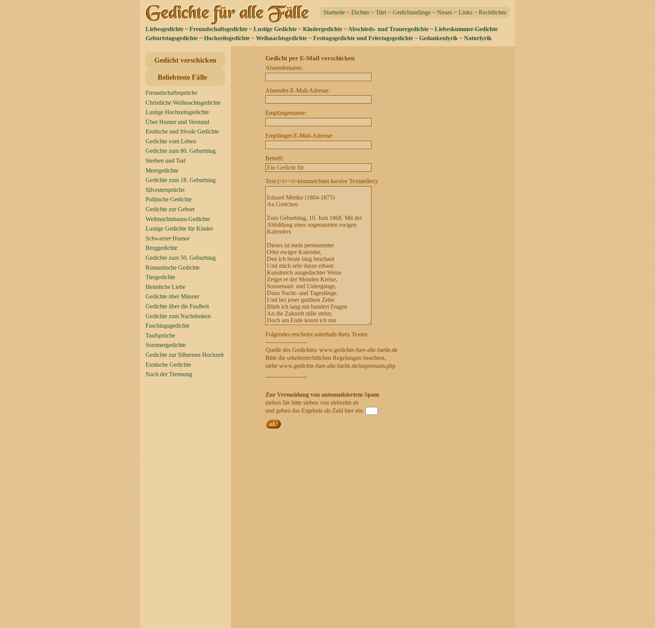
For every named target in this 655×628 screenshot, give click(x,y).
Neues (444, 12)
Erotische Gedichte (168, 364)
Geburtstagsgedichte (172, 38)
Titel (381, 12)
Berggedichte (161, 248)
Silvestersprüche (165, 190)
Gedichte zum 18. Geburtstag (181, 180)
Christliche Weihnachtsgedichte (183, 102)
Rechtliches (492, 12)
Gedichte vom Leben (171, 141)
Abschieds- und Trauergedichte (388, 29)
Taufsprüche (160, 335)
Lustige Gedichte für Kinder (179, 228)
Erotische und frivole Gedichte (182, 131)
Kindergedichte (322, 29)
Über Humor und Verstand (177, 122)
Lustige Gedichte (275, 29)
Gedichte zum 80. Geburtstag (181, 151)
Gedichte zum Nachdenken (178, 316)
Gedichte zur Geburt (170, 209)
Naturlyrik (478, 38)
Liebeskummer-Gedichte (466, 29)
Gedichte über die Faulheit (177, 306)
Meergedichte (162, 170)
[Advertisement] (187, 506)
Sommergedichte (166, 345)
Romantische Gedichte (173, 267)
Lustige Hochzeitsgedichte (177, 112)
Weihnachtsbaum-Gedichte (178, 219)
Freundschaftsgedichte (219, 29)
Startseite (334, 12)
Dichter (360, 12)
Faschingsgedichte (168, 325)
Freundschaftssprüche (171, 92)
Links (465, 12)
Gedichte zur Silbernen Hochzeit (185, 355)
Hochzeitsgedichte (227, 38)
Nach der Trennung (169, 374)
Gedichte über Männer (172, 296)
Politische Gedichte (169, 199)
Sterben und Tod (165, 160)
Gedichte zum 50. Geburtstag (181, 257)
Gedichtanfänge (412, 12)
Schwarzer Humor (168, 238)
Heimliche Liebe (165, 287)
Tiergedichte (160, 277)
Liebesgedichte (164, 29)
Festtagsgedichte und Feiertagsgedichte (363, 38)
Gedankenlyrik (438, 38)
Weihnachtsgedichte (281, 38)
